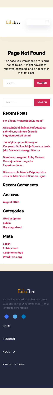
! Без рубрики (12, 218)
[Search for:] (17, 83)
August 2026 (11, 202)
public (7, 222)
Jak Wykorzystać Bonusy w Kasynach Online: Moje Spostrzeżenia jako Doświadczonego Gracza (26, 146)
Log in (6, 243)
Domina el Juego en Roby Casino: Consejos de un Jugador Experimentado (23, 161)
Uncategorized (12, 227)
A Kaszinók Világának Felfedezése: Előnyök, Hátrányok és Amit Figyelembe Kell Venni (24, 131)
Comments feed (13, 252)
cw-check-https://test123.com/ (23, 120)
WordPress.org (12, 257)
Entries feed (10, 248)
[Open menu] (47, 22)
